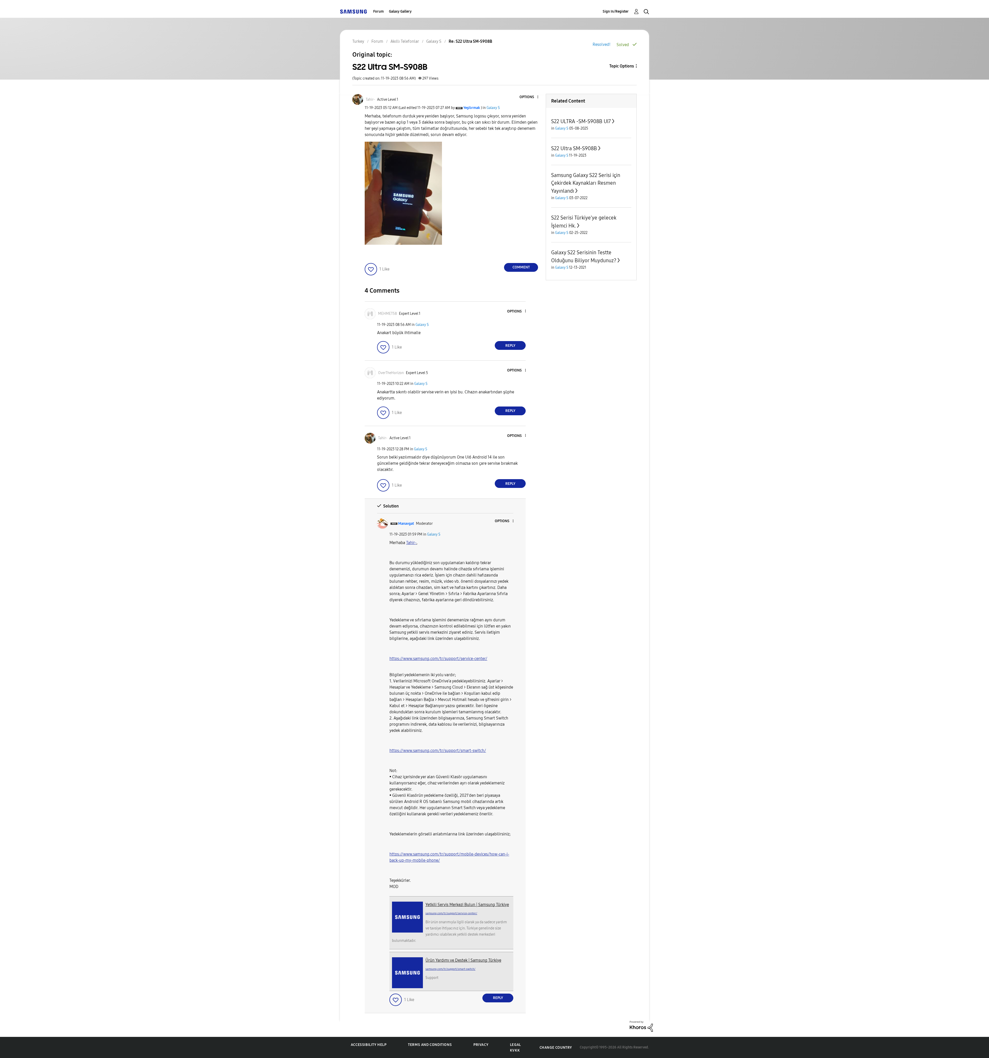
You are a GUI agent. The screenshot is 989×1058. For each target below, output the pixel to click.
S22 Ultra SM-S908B (574, 148)
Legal (515, 1045)
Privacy (480, 1045)
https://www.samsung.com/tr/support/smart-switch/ (437, 750)
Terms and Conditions (430, 1045)
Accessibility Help (369, 1045)
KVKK (515, 1050)
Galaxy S (493, 108)
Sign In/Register (616, 11)
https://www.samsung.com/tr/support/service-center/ (438, 658)
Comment (521, 267)
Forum (378, 11)
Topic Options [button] (621, 66)
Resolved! (601, 44)
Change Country (556, 1047)
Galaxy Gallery (400, 11)
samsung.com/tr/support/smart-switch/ (450, 969)
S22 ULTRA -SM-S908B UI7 (581, 121)
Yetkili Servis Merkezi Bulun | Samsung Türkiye (467, 904)
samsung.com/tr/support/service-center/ (451, 913)
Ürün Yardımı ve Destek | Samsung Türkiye (463, 960)
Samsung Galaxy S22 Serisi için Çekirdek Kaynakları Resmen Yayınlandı (585, 183)
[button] (529, 97)
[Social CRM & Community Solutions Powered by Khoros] (641, 1025)
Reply (510, 345)
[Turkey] (353, 11)
